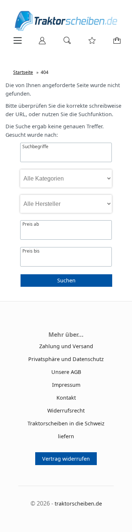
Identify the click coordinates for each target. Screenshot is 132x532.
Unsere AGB (66, 371)
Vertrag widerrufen (66, 458)
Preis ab (30, 224)
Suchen (66, 280)
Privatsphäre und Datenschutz (66, 359)
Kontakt (66, 397)
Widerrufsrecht (66, 410)
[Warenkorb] (115, 42)
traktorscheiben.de (78, 503)
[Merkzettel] (89, 42)
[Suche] (65, 42)
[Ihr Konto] (40, 42)
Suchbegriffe (35, 146)
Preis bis (31, 251)
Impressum (66, 384)
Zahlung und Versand (66, 346)
